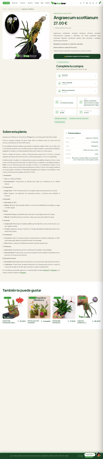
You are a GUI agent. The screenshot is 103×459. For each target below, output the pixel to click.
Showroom (14, 3)
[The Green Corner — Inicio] (58, 2)
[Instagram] (87, 3)
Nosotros (30, 3)
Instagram (53, 270)
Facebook (46, 270)
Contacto (47, 3)
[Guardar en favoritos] (46, 15)
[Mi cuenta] (96, 3)
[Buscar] (81, 3)
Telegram (23, 273)
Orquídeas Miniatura (60, 122)
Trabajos (37, 3)
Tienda (7, 3)
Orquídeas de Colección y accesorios (79, 118)
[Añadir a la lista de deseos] (18, 321)
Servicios (22, 3)
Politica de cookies (64, 456)
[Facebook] (84, 3)
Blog (42, 3)
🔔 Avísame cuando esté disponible (77, 56)
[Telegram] (90, 3)
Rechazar (80, 456)
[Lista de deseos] (93, 3)
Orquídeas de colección (14, 9)
